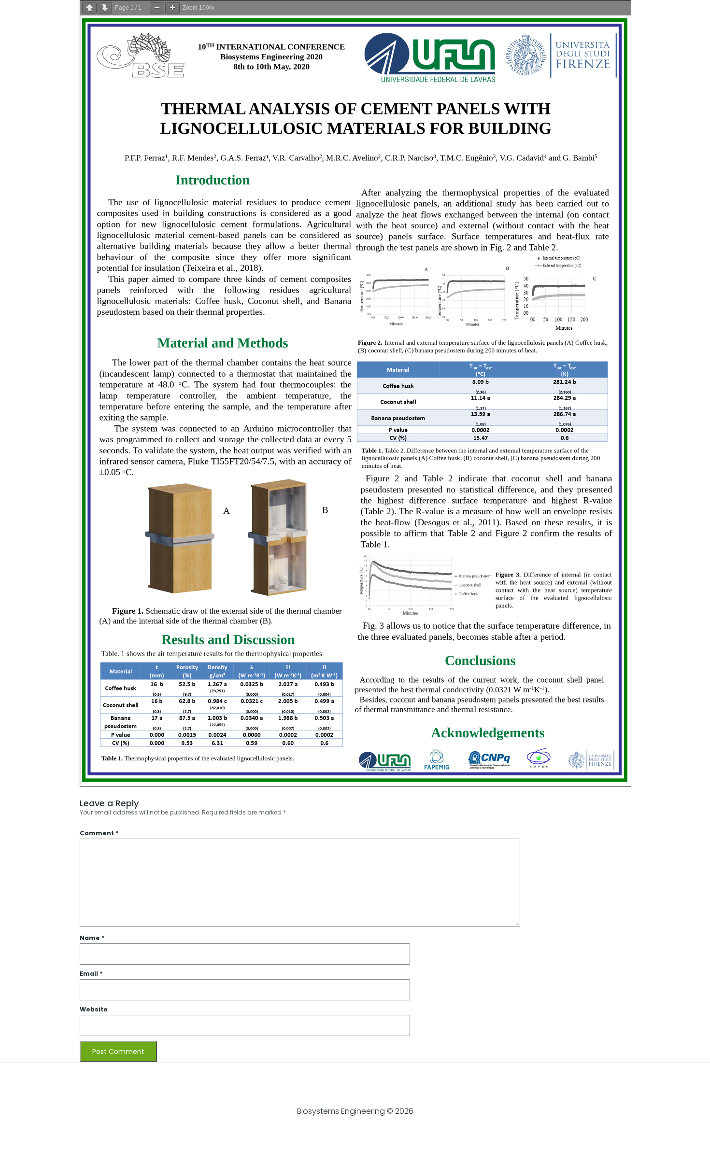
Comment (99, 833)
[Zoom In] (172, 8)
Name (92, 938)
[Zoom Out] (157, 8)
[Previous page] (89, 8)
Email (91, 973)
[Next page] (105, 8)
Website (94, 1009)
